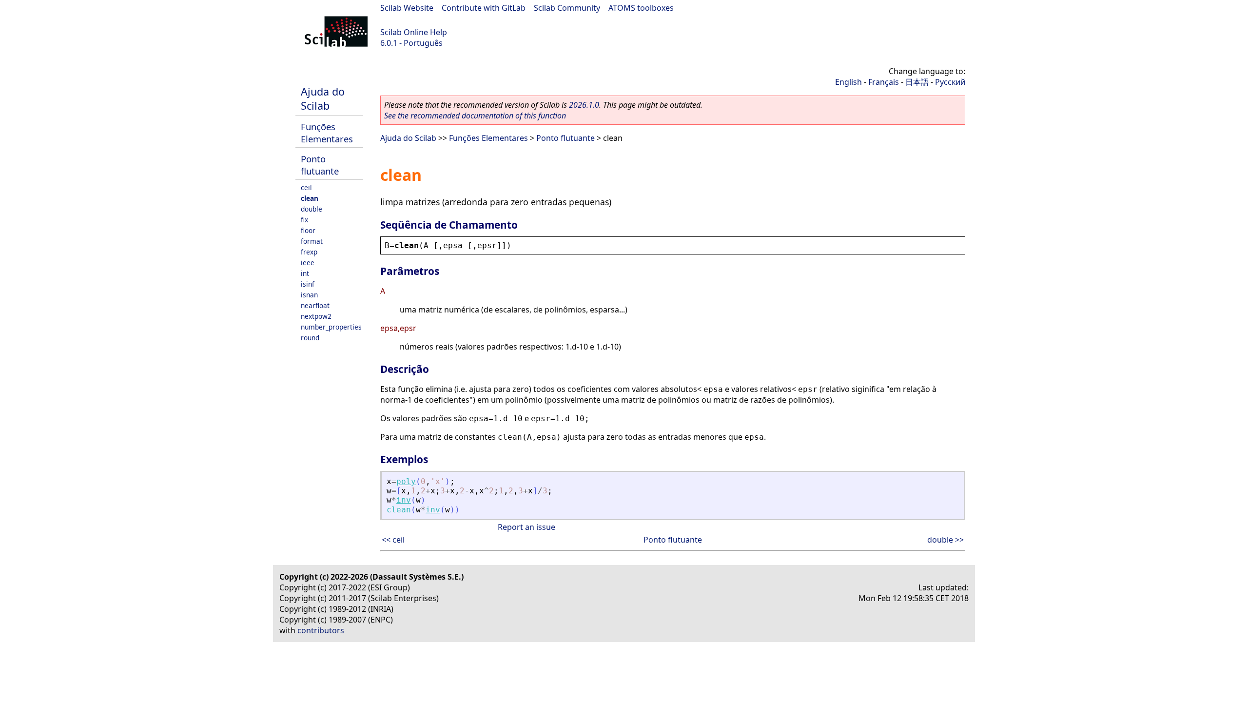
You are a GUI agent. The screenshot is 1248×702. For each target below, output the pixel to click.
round (310, 337)
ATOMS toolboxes (641, 7)
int (305, 273)
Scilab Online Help (413, 32)
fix (304, 219)
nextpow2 (316, 316)
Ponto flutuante (320, 165)
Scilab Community (567, 7)
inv (403, 500)
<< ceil (393, 539)
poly (406, 481)
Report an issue (526, 527)
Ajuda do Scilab (323, 98)
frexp (309, 251)
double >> (945, 539)
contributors (320, 630)
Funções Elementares (327, 132)
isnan (309, 294)
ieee (307, 262)
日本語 (917, 82)
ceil (306, 187)
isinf (307, 284)
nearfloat (315, 305)
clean (309, 198)
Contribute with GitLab (484, 7)
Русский (950, 82)
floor (308, 230)
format (312, 241)
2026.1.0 (584, 104)
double (311, 209)
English (848, 82)
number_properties (331, 327)
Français (883, 82)
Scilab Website (406, 7)
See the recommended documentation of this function (475, 115)
